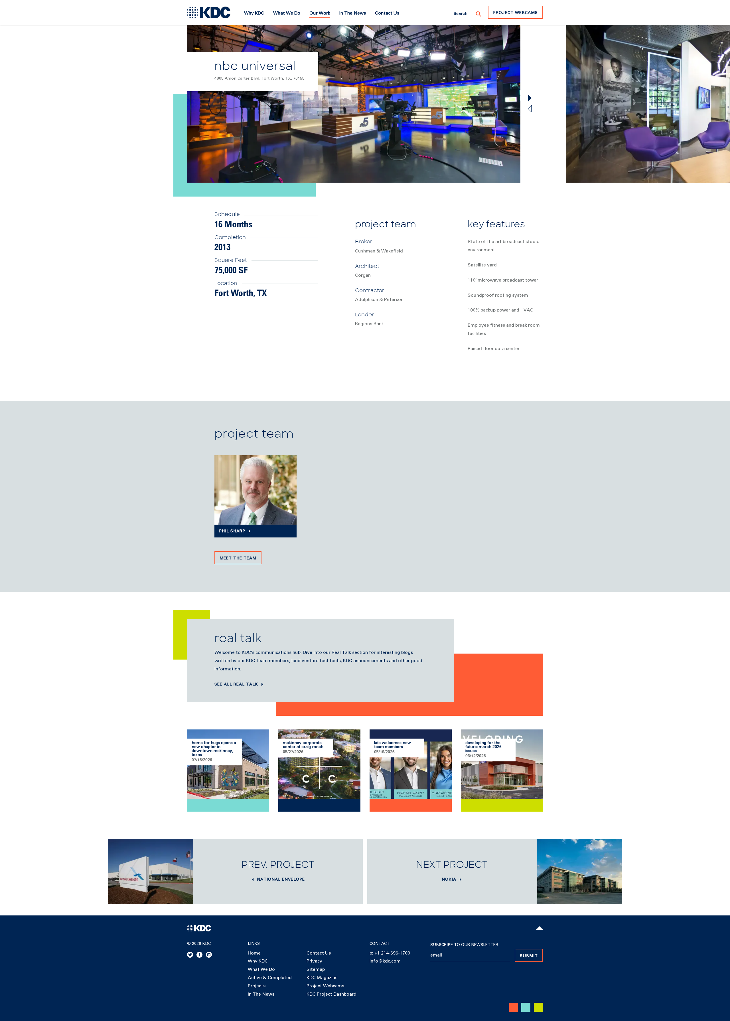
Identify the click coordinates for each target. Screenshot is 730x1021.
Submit (529, 956)
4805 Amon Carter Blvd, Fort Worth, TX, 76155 (259, 78)
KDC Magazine (322, 977)
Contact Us (319, 953)
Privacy (314, 961)
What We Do (261, 969)
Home (254, 953)
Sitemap (316, 969)
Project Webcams (515, 13)
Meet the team (238, 558)
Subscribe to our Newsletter (464, 945)
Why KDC (258, 961)
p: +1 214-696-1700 (390, 953)
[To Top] (539, 928)
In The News (261, 994)
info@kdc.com (385, 961)
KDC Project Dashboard (331, 994)
